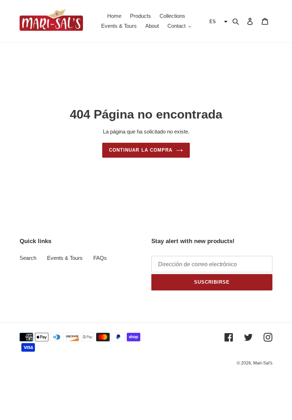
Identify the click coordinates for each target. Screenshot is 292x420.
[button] (217, 21)
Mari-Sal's (262, 363)
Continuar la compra (140, 150)
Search (28, 258)
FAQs (100, 258)
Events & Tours (65, 258)
